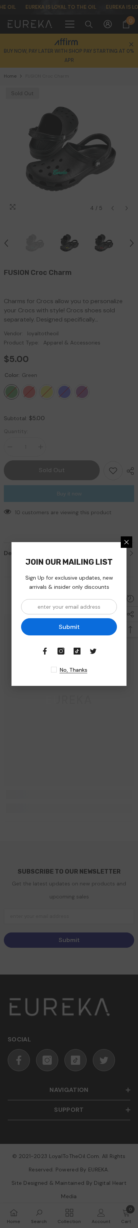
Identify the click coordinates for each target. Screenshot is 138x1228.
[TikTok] (77, 651)
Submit (69, 627)
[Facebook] (45, 651)
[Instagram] (61, 651)
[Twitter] (93, 651)
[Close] (126, 542)
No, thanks (73, 669)
